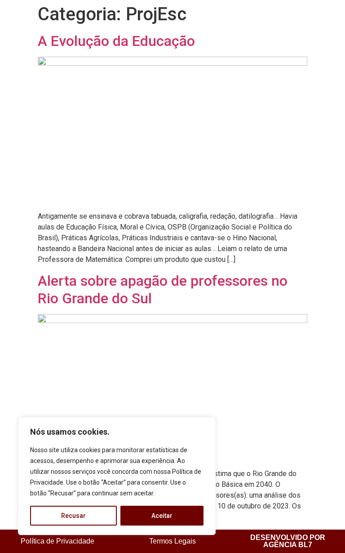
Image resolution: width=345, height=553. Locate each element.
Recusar (73, 515)
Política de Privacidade (57, 541)
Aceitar (161, 515)
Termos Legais (172, 541)
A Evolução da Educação (116, 40)
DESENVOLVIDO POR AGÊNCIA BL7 (287, 541)
